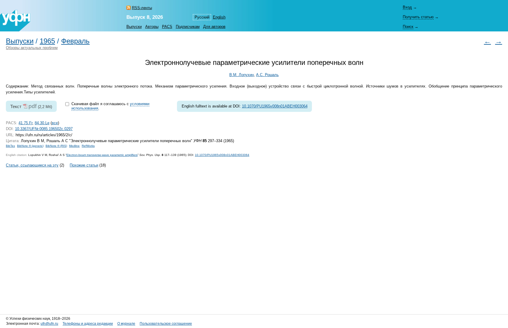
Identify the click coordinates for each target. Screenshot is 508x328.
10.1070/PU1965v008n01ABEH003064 (275, 106)
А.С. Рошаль (267, 75)
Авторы (151, 26)
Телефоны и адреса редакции (88, 324)
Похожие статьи (84, 165)
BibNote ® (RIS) (56, 145)
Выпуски (134, 26)
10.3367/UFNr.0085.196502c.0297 (44, 129)
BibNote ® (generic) (30, 145)
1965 (47, 41)
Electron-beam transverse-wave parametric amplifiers (102, 155)
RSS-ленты (142, 8)
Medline (74, 145)
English (219, 17)
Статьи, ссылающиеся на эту (32, 165)
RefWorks (88, 145)
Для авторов (214, 26)
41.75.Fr (25, 123)
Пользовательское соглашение (166, 324)
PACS (167, 26)
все (55, 123)
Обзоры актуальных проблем (32, 48)
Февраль (75, 41)
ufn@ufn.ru (49, 324)
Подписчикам (188, 26)
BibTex (10, 145)
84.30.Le (42, 123)
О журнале (126, 324)
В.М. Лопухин (241, 75)
